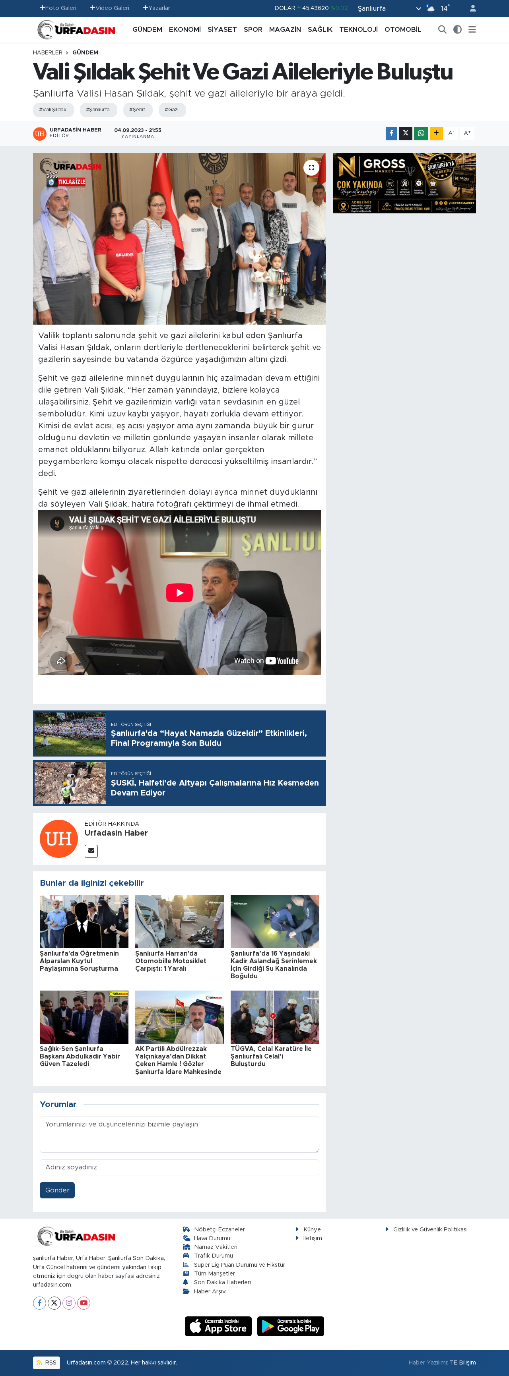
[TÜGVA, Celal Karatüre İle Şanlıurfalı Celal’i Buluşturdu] (275, 1016)
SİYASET (222, 29)
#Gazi (171, 109)
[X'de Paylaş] (405, 133)
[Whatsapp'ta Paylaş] (421, 133)
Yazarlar (159, 8)
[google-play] (291, 1325)
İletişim (312, 1238)
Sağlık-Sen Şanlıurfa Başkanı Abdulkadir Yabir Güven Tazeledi (80, 1056)
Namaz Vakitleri (215, 1247)
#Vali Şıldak (52, 109)
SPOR (253, 29)
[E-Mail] (91, 851)
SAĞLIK (320, 29)
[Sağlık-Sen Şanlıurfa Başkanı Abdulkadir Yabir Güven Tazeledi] (84, 1016)
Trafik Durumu (213, 1256)
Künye (312, 1230)
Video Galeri (112, 8)
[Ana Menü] (472, 30)
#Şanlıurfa (97, 109)
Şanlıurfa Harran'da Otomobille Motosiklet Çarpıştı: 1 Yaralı (170, 961)
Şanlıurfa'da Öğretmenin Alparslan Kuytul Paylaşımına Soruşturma (79, 961)
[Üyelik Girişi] (469, 8)
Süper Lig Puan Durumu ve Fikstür (239, 1265)
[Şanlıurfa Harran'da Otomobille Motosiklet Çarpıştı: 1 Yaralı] (179, 921)
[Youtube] (83, 1303)
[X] (54, 1303)
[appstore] (219, 1325)
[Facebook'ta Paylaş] (391, 133)
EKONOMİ (185, 29)
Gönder (57, 1190)
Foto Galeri (60, 8)
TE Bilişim (463, 1363)
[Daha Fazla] (436, 133)
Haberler (47, 53)
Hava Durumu (212, 1238)
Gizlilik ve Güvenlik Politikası (430, 1230)
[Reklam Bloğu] (404, 182)
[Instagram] (69, 1303)
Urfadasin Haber (116, 833)
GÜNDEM (147, 29)
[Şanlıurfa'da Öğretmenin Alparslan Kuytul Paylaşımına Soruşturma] (84, 921)
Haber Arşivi (210, 1292)
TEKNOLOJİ (358, 29)
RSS (50, 1363)
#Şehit (137, 109)
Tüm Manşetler (214, 1274)
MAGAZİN (285, 29)
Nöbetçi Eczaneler (219, 1230)
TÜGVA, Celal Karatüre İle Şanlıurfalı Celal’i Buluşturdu (271, 1056)
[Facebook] (39, 1303)
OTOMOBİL (403, 29)
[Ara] (442, 30)
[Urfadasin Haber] (59, 838)
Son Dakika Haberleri (222, 1282)
